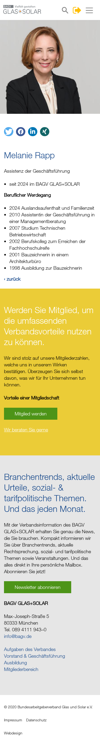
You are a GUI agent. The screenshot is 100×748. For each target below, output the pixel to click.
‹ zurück (12, 279)
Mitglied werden (31, 414)
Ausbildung (15, 662)
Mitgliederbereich (21, 669)
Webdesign (13, 733)
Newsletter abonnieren (38, 587)
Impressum (13, 720)
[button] (8, 131)
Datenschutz (36, 720)
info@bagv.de (17, 636)
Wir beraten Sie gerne (26, 429)
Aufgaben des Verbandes (30, 649)
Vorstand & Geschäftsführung (34, 656)
